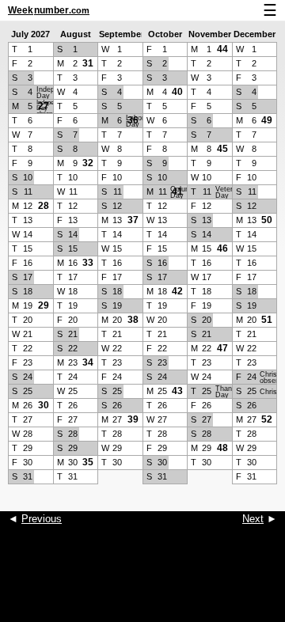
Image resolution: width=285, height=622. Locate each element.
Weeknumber (48, 10)
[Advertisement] (142, 582)
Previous (41, 519)
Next (253, 519)
